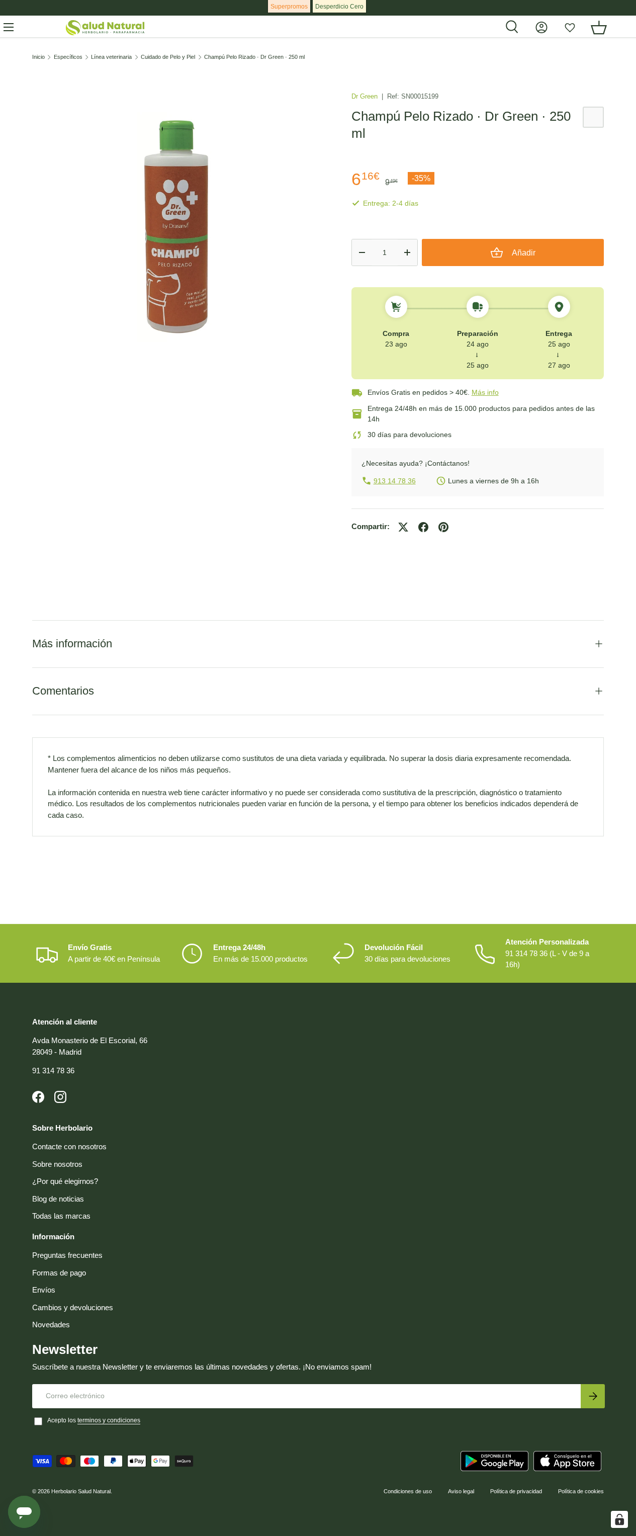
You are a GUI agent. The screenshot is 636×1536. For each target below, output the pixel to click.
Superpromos (289, 6)
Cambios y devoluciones (72, 1307)
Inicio (38, 57)
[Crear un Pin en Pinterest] (443, 527)
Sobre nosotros (57, 1164)
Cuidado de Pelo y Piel (168, 57)
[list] (176, 227)
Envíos (43, 1290)
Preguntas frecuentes (67, 1255)
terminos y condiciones (108, 1420)
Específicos (68, 57)
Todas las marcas (61, 1216)
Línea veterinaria (111, 57)
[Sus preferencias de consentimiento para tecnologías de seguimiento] (619, 1519)
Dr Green (365, 96)
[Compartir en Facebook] (423, 527)
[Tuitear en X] (403, 527)
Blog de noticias (58, 1198)
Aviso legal (461, 1491)
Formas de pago (59, 1272)
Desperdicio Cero (339, 6)
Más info (485, 392)
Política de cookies (581, 1491)
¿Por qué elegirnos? (65, 1181)
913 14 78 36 (395, 481)
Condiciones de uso (408, 1491)
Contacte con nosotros (69, 1146)
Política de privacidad (516, 1491)
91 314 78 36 (53, 1070)
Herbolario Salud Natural (81, 1491)
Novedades (51, 1324)
